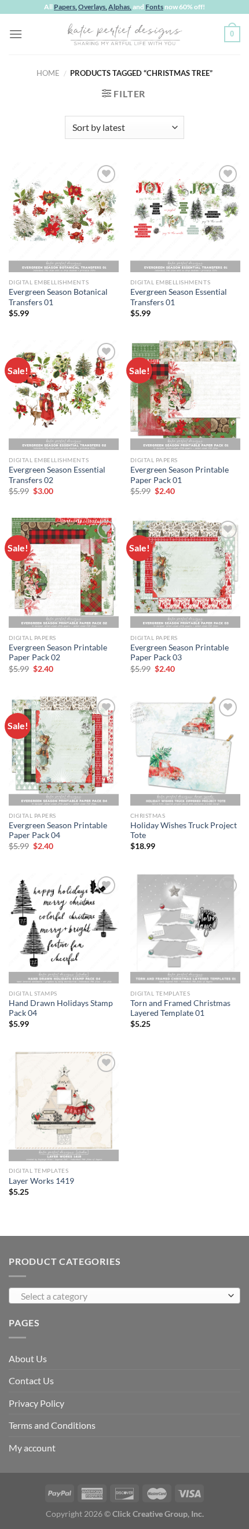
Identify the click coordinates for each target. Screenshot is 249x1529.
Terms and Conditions (52, 1425)
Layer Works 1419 (41, 1181)
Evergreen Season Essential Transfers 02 (57, 475)
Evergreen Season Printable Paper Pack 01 (179, 475)
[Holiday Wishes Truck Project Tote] (185, 751)
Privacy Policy (36, 1403)
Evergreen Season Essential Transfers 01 (178, 297)
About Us (28, 1358)
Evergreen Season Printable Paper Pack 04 (58, 830)
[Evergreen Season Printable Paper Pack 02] (64, 573)
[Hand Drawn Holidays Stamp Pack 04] (64, 928)
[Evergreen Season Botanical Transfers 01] (64, 217)
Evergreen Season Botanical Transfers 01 (58, 297)
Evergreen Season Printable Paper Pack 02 (58, 653)
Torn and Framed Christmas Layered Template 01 (180, 1008)
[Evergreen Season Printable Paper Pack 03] (185, 573)
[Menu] (16, 34)
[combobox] (124, 1295)
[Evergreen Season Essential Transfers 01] (185, 217)
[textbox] (121, 1296)
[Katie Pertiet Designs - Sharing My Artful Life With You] (124, 34)
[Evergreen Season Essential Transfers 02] (64, 395)
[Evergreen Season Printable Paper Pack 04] (64, 751)
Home (48, 73)
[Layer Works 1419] (64, 1106)
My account (32, 1447)
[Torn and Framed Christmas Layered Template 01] (185, 928)
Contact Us (31, 1380)
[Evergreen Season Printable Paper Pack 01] (185, 395)
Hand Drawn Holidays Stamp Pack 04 (61, 1008)
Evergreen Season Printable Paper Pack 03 (179, 653)
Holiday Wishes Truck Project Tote (183, 830)
